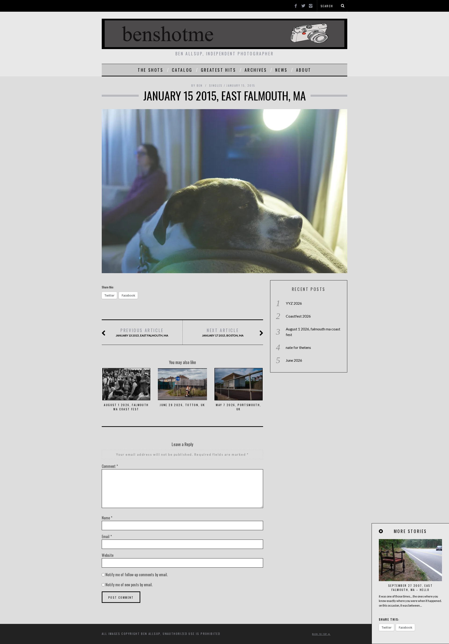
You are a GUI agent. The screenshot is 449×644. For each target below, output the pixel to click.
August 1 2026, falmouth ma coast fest (126, 407)
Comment (110, 466)
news (281, 70)
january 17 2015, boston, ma (222, 332)
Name (107, 518)
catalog (182, 70)
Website (107, 555)
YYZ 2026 (294, 303)
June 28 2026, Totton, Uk (182, 405)
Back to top (320, 634)
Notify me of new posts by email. (128, 584)
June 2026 (294, 360)
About (303, 70)
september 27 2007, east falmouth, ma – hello (410, 587)
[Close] (381, 531)
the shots (150, 70)
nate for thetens (298, 347)
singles (216, 85)
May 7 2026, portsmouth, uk (238, 407)
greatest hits (218, 70)
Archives (256, 70)
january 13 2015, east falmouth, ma (142, 332)
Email (107, 536)
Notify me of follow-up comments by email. (136, 574)
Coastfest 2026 (298, 316)
